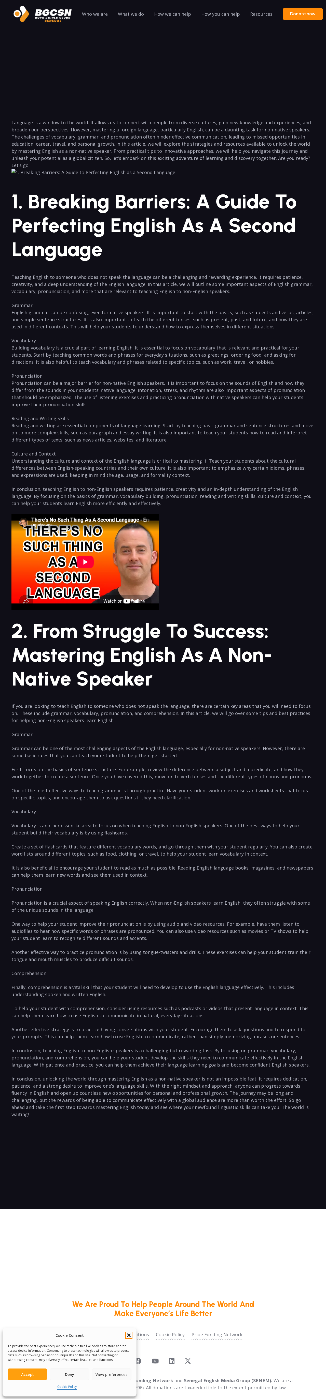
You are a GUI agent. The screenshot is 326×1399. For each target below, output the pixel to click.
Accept (27, 1374)
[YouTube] (155, 1361)
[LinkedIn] (171, 1361)
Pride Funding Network (217, 1334)
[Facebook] (138, 1361)
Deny (69, 1374)
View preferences (112, 1374)
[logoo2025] (46, 14)
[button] (128, 1335)
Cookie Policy (67, 1387)
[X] (188, 1361)
